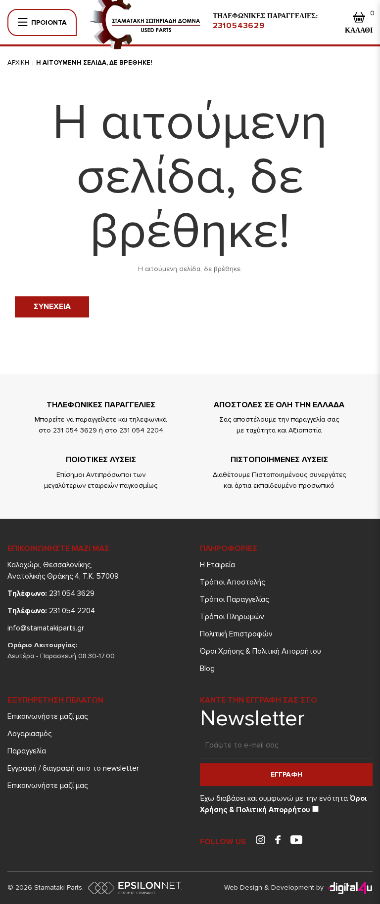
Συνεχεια (52, 307)
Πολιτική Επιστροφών (236, 633)
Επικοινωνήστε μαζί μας (47, 716)
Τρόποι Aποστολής (232, 582)
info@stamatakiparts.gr (45, 628)
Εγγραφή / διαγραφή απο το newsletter (73, 768)
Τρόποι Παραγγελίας (234, 599)
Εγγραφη (286, 774)
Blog (207, 668)
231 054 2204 (51, 610)
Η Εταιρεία (217, 564)
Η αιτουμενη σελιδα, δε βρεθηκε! (94, 63)
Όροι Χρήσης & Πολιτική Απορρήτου (260, 651)
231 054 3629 (51, 593)
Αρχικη (18, 63)
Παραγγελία (26, 751)
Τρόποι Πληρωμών (232, 616)
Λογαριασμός (29, 733)
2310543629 (239, 26)
